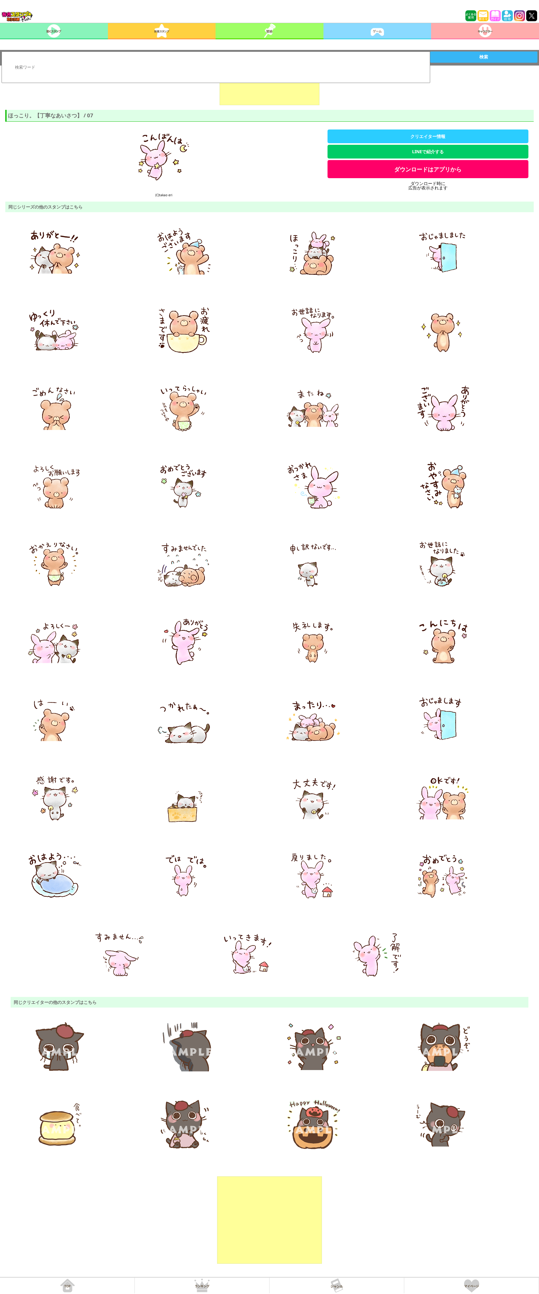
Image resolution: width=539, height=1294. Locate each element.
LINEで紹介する (428, 151)
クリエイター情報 (427, 136)
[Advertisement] (269, 89)
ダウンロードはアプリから (428, 169)
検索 (483, 56)
